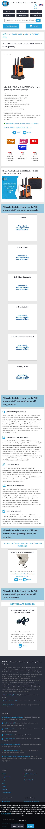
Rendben (30, 826)
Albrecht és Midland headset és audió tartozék (23, 544)
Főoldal (8, 12)
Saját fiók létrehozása (30, 774)
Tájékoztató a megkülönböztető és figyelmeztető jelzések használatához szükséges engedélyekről (22, 758)
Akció (3, 783)
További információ (17, 826)
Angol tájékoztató (22, 157)
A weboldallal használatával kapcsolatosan (22, 701)
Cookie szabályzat (5, 813)
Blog (36, 12)
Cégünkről (22, 15)
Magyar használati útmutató (10, 158)
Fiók (25, 777)
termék (35, 26)
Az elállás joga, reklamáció (17, 735)
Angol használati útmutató (35, 158)
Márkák (8, 15)
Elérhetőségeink (36, 15)
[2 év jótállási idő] (11, 139)
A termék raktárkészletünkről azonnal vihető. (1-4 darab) (22, 123)
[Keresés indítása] (38, 20)
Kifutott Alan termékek (22, 604)
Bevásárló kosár (28, 780)
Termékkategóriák (11, 26)
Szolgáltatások (22, 12)
